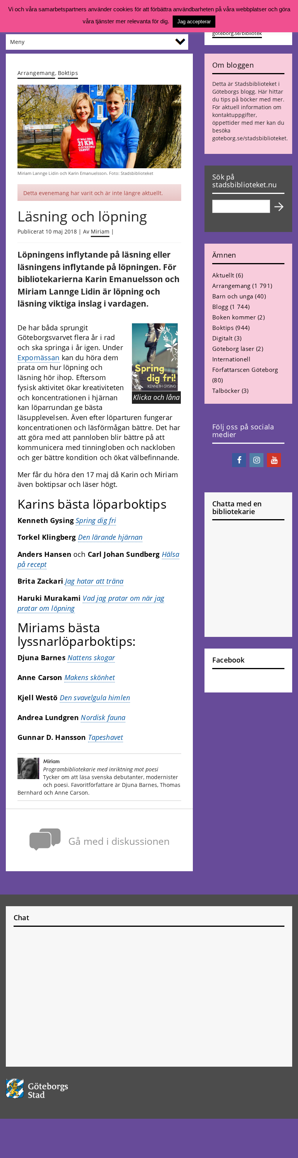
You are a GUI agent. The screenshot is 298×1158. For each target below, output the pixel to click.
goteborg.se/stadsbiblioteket (249, 138)
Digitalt (222, 338)
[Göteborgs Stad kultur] (149, 1088)
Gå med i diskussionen (119, 841)
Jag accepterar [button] (194, 21)
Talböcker (226, 390)
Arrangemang (36, 73)
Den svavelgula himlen (95, 697)
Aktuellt (223, 275)
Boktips (68, 73)
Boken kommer (234, 317)
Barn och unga (232, 296)
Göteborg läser (233, 348)
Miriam (100, 231)
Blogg (220, 306)
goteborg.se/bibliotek (237, 33)
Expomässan (38, 357)
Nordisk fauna (103, 717)
